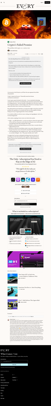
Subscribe (47, 2)
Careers (2, 377)
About (2, 374)
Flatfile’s (10, 79)
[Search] (4, 2)
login (13, 316)
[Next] (42, 259)
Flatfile (19, 144)
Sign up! (32, 316)
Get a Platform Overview (25, 83)
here (31, 144)
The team (3, 387)
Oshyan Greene (12, 319)
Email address (17, 198)
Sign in (42, 2)
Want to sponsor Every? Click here (25, 86)
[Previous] (9, 259)
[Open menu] (1, 2)
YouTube (14, 380)
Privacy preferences (5, 382)
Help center (3, 380)
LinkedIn (14, 377)
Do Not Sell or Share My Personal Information (8, 367)
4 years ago (17, 319)
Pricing (2, 390)
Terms (2, 395)
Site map (2, 398)
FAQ (1, 393)
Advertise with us (4, 385)
